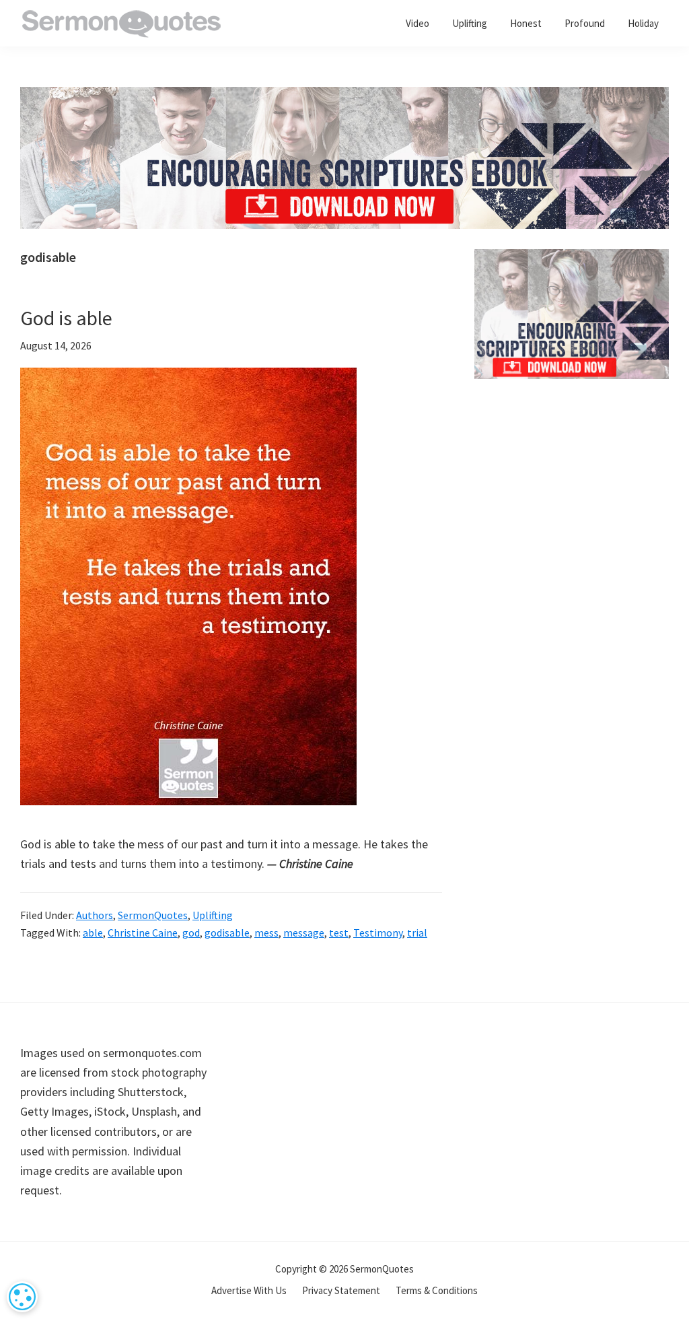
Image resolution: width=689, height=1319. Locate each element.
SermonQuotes (153, 915)
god (191, 932)
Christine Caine (143, 932)
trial (417, 932)
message (303, 932)
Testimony (377, 932)
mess (266, 932)
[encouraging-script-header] (344, 96)
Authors (94, 915)
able (93, 932)
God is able (66, 318)
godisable (227, 932)
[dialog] (22, 1296)
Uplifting (212, 915)
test (339, 932)
